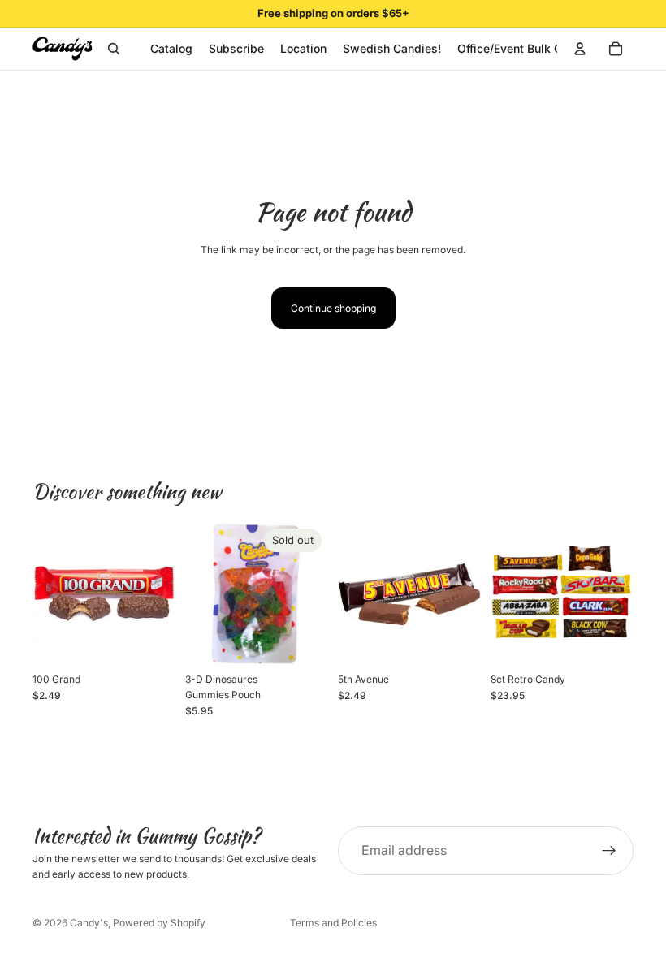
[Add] (150, 639)
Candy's (89, 923)
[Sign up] (609, 851)
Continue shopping (333, 308)
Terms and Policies (333, 923)
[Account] (580, 49)
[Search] (114, 49)
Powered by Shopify (159, 923)
